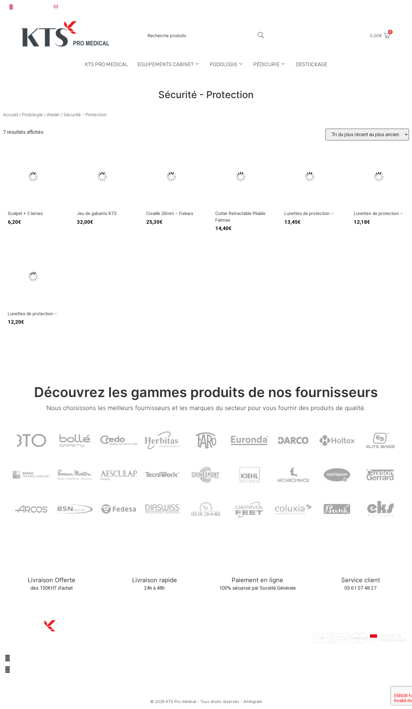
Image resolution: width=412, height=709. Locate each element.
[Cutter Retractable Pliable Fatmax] (240, 204)
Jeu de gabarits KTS (97, 213)
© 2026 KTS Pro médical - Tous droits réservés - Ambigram (206, 701)
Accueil (10, 114)
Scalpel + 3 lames (25, 213)
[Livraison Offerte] (51, 564)
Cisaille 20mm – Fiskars (169, 213)
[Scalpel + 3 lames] (33, 204)
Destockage (311, 64)
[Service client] (360, 564)
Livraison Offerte (51, 580)
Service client (360, 580)
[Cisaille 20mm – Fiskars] (171, 204)
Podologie (223, 64)
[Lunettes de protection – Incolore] (309, 204)
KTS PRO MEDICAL (106, 64)
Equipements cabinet (165, 64)
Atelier (53, 114)
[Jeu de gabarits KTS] (102, 204)
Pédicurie (266, 64)
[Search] (261, 36)
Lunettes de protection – (309, 213)
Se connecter (388, 7)
